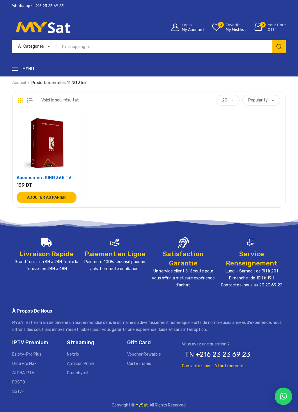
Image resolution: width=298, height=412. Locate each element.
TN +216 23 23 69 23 (217, 354)
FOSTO (18, 382)
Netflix (73, 354)
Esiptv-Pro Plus (26, 354)
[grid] (20, 100)
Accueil (19, 82)
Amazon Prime (81, 363)
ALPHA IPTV (23, 372)
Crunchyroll (77, 372)
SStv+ (18, 391)
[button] (283, 396)
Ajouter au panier (46, 197)
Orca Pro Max (24, 363)
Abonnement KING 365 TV (44, 177)
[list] (30, 100)
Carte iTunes (139, 363)
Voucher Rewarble (144, 354)
